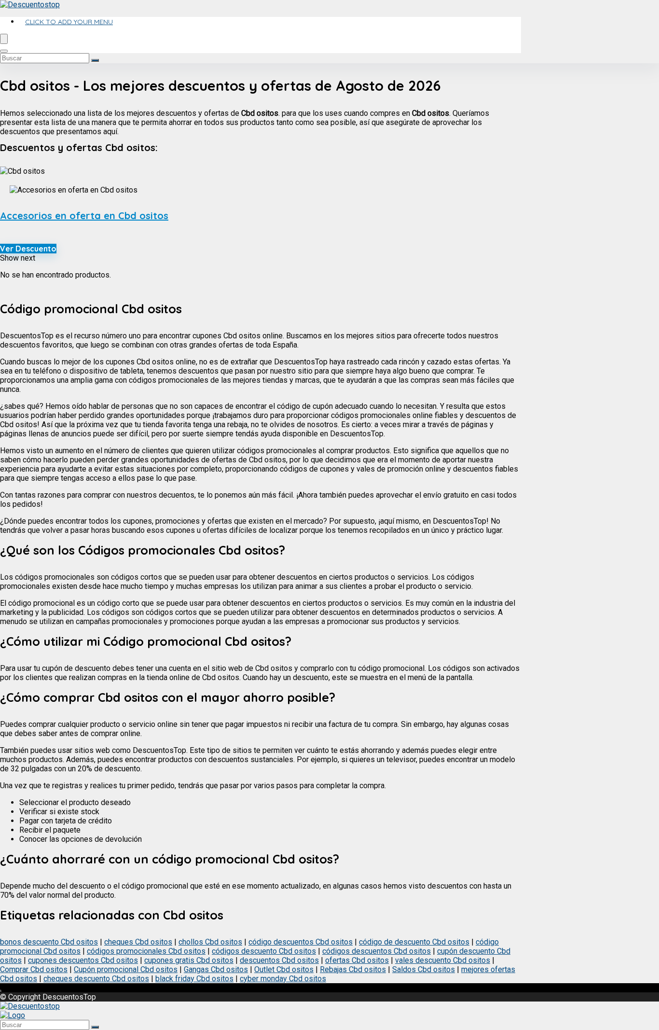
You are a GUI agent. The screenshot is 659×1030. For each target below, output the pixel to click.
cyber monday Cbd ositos (283, 978)
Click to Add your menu (69, 21)
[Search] (4, 51)
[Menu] (4, 39)
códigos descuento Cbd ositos (264, 951)
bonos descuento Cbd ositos (49, 941)
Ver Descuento (28, 248)
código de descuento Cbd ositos (414, 941)
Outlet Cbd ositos (284, 969)
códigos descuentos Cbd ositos (376, 951)
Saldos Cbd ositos (423, 969)
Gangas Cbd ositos (216, 969)
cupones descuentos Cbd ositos (83, 960)
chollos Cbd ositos (210, 941)
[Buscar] (95, 60)
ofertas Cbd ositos (357, 960)
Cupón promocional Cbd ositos (126, 969)
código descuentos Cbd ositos (300, 941)
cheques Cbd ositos (138, 941)
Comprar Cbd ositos (34, 969)
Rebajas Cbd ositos (353, 969)
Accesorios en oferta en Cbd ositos (84, 215)
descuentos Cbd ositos (279, 960)
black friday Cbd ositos (194, 978)
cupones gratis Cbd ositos (188, 960)
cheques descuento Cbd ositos (96, 978)
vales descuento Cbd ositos (442, 960)
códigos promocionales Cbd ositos (146, 951)
